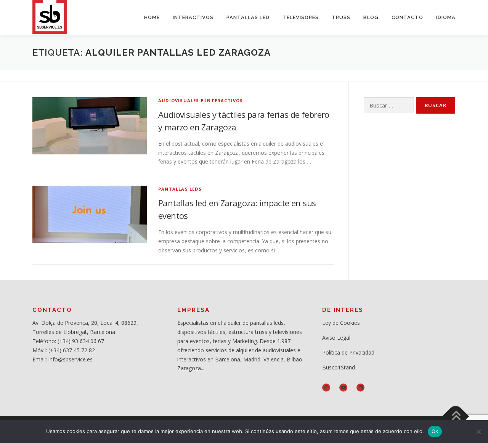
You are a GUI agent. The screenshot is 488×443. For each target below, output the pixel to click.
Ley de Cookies (341, 322)
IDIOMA (446, 17)
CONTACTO (407, 17)
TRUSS (341, 17)
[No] (478, 431)
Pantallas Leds (180, 189)
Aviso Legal (336, 337)
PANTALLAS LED (248, 17)
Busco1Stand (338, 367)
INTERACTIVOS (193, 17)
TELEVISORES (301, 17)
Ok (435, 431)
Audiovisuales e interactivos (200, 100)
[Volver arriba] (455, 416)
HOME (152, 17)
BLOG (371, 17)
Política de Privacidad (348, 352)
